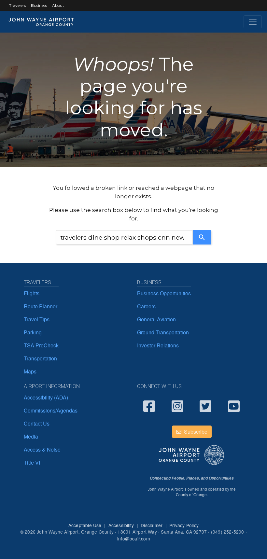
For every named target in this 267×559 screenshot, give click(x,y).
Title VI (32, 462)
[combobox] (124, 237)
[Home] (41, 22)
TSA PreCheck (41, 345)
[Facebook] (152, 405)
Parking (33, 332)
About (58, 5)
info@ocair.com (133, 538)
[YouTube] (237, 405)
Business (39, 5)
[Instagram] (181, 405)
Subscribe (195, 431)
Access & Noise (42, 449)
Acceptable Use (85, 525)
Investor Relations (158, 345)
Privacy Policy (184, 525)
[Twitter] (209, 405)
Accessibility (121, 525)
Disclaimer (151, 525)
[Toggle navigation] (253, 21)
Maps (30, 371)
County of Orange (191, 494)
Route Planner (40, 306)
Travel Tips (36, 319)
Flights (31, 293)
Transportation (40, 358)
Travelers (17, 5)
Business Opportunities (164, 293)
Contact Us (36, 423)
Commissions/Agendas (50, 410)
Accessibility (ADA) (46, 397)
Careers (146, 306)
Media (31, 436)
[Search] (202, 237)
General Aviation (156, 319)
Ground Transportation (163, 332)
